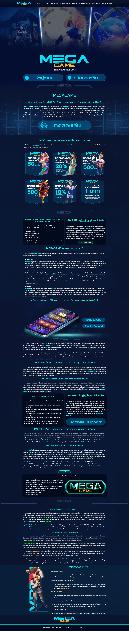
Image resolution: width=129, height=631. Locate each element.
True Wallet (90, 371)
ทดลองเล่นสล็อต (65, 3)
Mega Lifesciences (37, 525)
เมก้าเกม (26, 434)
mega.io (48, 345)
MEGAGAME (34, 551)
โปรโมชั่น (74, 3)
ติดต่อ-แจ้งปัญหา (107, 3)
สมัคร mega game (64, 588)
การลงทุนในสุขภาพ (29, 544)
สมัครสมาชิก (54, 3)
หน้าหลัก (39, 3)
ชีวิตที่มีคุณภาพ (47, 521)
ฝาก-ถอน (46, 3)
